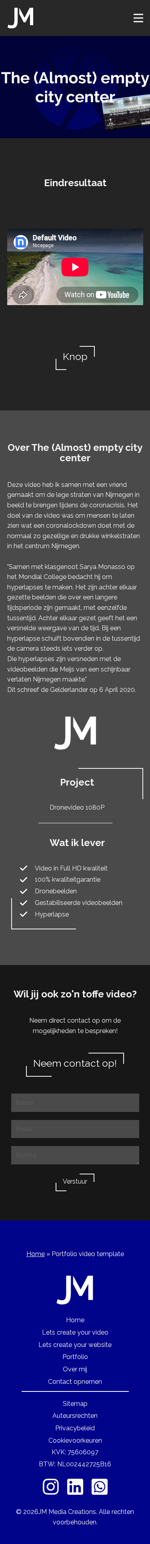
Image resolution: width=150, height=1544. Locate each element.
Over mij (75, 1369)
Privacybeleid (75, 1428)
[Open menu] (138, 18)
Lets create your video (75, 1332)
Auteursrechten (75, 1415)
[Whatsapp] (100, 1487)
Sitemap (75, 1403)
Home (35, 1254)
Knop (75, 356)
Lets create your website (75, 1345)
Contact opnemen (75, 1381)
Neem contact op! (75, 1063)
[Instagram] (51, 1487)
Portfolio (75, 1357)
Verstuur (75, 1181)
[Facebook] (75, 1487)
